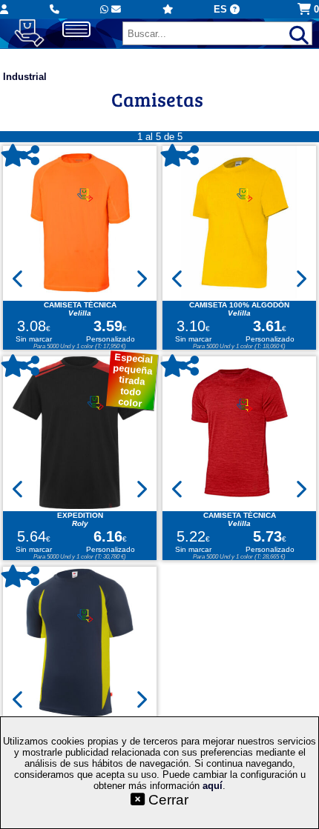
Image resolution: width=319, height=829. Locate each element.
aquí (213, 785)
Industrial (25, 76)
